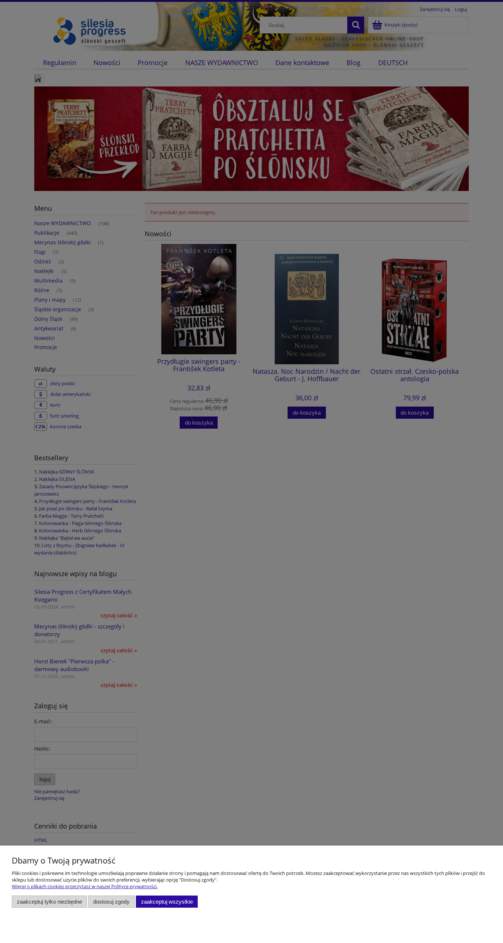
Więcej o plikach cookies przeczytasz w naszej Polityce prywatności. (85, 886)
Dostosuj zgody (111, 901)
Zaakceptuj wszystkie (167, 901)
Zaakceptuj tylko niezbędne (49, 901)
